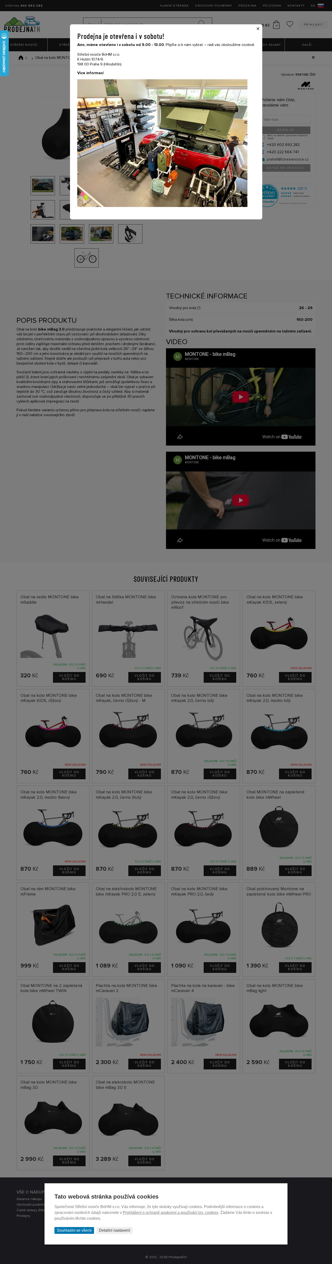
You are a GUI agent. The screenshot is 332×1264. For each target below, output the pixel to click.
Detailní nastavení (114, 1230)
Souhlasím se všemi (74, 1230)
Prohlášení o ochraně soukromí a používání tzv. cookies (170, 1212)
